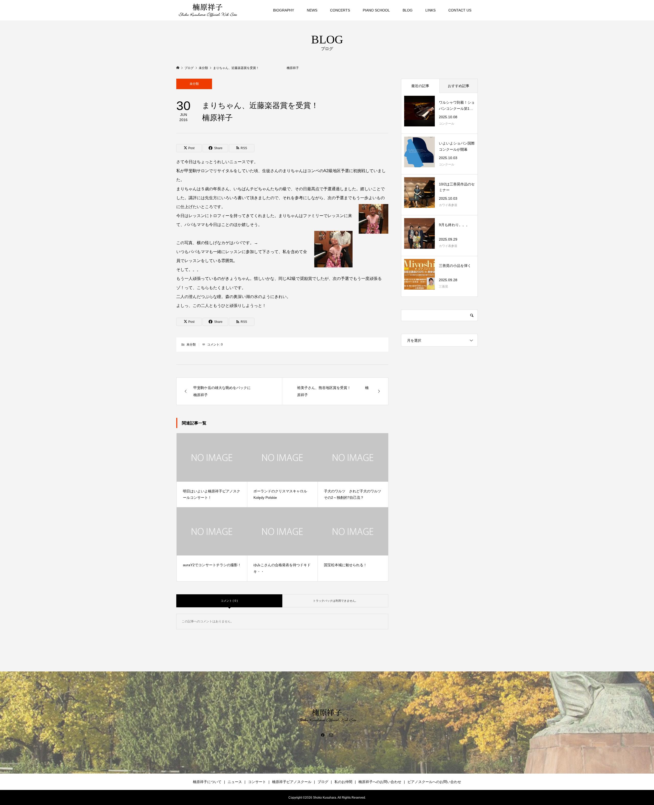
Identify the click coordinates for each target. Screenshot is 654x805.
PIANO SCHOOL (376, 10)
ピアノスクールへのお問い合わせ (434, 782)
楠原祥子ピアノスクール (291, 782)
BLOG (408, 10)
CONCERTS (340, 10)
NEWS (312, 10)
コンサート (257, 782)
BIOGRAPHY (283, 10)
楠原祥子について (207, 782)
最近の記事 (420, 86)
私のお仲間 (343, 782)
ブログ (323, 782)
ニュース (235, 782)
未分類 (194, 84)
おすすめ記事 (458, 86)
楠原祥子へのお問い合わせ (379, 782)
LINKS (430, 10)
